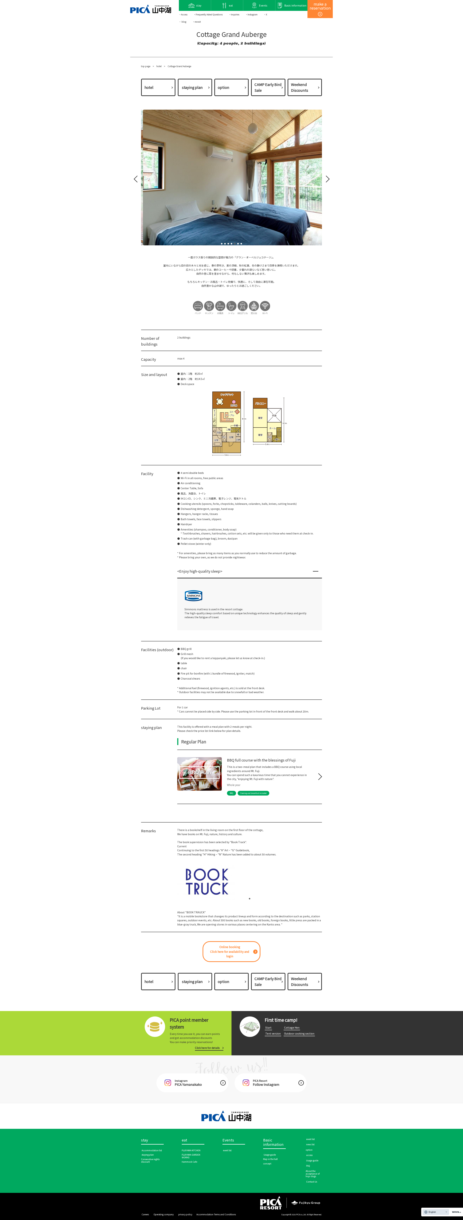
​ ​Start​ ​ (268, 1027)
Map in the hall (270, 1158)
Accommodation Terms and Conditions (216, 1214)
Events (228, 1140)
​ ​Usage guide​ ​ (269, 1154)
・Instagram (251, 14)
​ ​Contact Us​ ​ (312, 1181)
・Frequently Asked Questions (208, 14)
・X (265, 14)
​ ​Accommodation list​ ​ (151, 1150)
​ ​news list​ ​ (310, 1144)
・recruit (196, 21)
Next (325, 180)
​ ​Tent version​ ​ (273, 1033)
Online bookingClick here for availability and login (229, 951)
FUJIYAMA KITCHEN (191, 1150)
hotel (159, 66)
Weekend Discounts (299, 87)
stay (144, 1140)
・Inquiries (234, 14)
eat (184, 1140)
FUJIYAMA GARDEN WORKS (191, 1156)
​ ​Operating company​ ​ (163, 1214)
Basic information (273, 1142)
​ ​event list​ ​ (227, 1150)
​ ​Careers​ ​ (145, 1214)
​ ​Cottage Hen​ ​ (292, 1027)
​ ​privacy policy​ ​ (185, 1214)
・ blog (182, 21)
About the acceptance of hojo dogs (313, 1173)
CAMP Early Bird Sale (268, 87)
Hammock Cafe (189, 1161)
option (223, 87)
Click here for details (207, 1048)
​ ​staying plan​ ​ (192, 87)
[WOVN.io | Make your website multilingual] (456, 1212)
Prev (136, 180)
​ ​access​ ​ (309, 1154)
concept (267, 1163)
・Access (183, 14)
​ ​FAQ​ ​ (308, 1165)
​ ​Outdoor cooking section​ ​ (299, 1033)
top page (145, 66)
